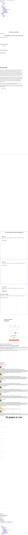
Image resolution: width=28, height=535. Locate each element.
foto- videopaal (16, 74)
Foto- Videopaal (5, 530)
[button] (2, 33)
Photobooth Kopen (5, 531)
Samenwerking (4, 527)
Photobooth (4, 528)
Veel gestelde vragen (5, 532)
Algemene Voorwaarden (9, 522)
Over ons (2, 526)
